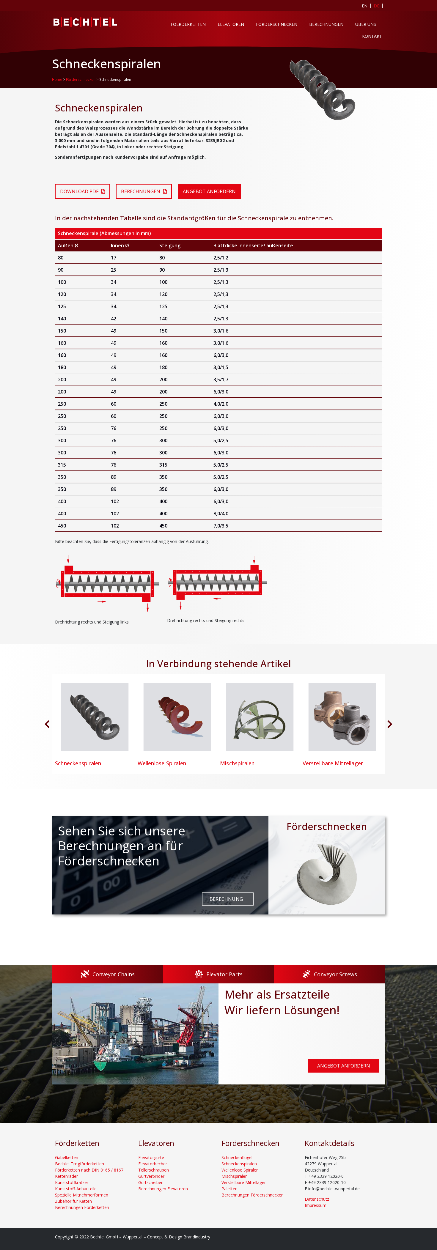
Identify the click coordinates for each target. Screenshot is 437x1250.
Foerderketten (188, 24)
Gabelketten (66, 1157)
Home (57, 79)
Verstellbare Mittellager (243, 1182)
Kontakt (372, 36)
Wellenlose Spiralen (240, 1170)
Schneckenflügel (236, 1157)
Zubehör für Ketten (73, 1201)
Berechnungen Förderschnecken (252, 1195)
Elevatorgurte (151, 1157)
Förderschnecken (276, 24)
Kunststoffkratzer (71, 1182)
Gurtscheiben (151, 1182)
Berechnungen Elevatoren (163, 1188)
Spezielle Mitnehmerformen (81, 1195)
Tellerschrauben (153, 1170)
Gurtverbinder (151, 1176)
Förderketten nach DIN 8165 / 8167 (89, 1170)
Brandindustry (196, 1237)
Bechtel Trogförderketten (79, 1163)
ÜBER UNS (365, 24)
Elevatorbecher (152, 1163)
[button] (390, 724)
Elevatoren (231, 24)
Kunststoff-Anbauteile (76, 1188)
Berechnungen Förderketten (82, 1207)
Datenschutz (317, 1199)
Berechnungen (326, 24)
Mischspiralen (234, 1176)
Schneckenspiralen (239, 1163)
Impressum (315, 1205)
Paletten (229, 1188)
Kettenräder (66, 1176)
